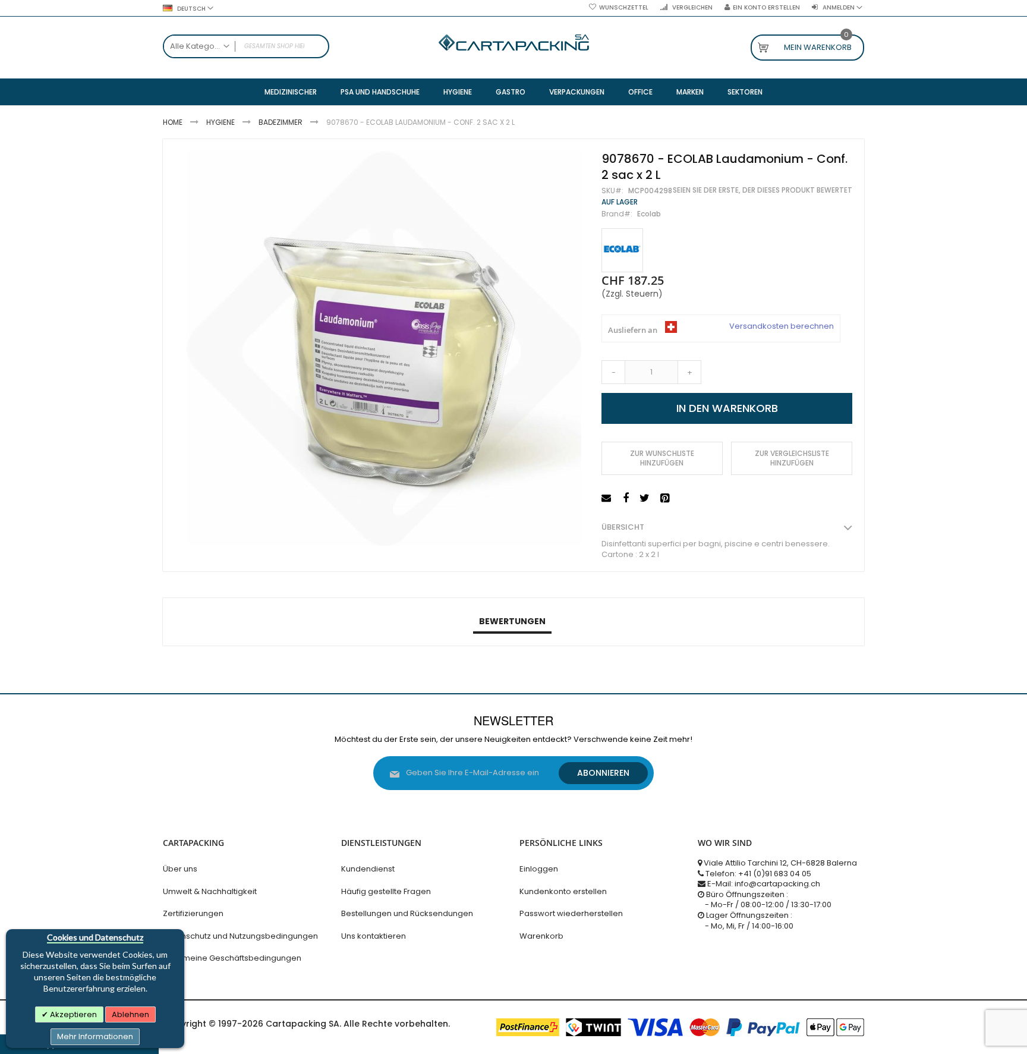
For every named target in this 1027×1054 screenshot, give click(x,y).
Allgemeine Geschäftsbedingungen (232, 958)
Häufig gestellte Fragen (386, 891)
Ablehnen (130, 1014)
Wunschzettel (623, 8)
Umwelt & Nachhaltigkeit (210, 891)
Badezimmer (281, 122)
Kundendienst (368, 868)
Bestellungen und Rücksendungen (407, 913)
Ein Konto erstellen (766, 8)
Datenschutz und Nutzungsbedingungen (240, 936)
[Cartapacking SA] (514, 42)
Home (172, 122)
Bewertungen (512, 621)
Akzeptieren (72, 1014)
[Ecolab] (622, 250)
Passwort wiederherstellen (571, 913)
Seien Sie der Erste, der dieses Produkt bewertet (762, 190)
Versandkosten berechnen (781, 326)
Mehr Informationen (95, 1036)
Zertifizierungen (193, 913)
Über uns (180, 868)
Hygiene (220, 122)
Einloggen (538, 868)
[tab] (512, 622)
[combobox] (246, 46)
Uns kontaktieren (373, 936)
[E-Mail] (607, 498)
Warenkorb (541, 936)
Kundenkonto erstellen (563, 891)
